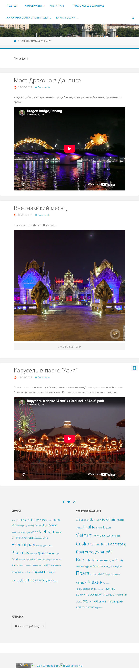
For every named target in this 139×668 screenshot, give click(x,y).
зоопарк (94, 594)
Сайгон (36, 559)
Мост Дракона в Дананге (47, 80)
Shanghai (26, 532)
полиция (50, 572)
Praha (89, 526)
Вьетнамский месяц (40, 208)
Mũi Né (38, 525)
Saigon (53, 525)
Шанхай (27, 565)
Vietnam (47, 531)
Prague (79, 527)
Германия (101, 560)
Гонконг (33, 553)
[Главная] (15, 40)
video (34, 532)
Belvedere (15, 520)
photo (45, 525)
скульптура (106, 601)
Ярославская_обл (85, 588)
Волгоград (23, 544)
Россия (93, 574)
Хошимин (17, 565)
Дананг (51, 553)
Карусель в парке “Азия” (45, 370)
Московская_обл (104, 566)
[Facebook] (63, 502)
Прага (82, 573)
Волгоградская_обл (94, 552)
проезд (16, 580)
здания (81, 594)
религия (90, 601)
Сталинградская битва (51, 559)
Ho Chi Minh (109, 519)
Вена (45, 537)
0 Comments (42, 87)
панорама (36, 571)
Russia (99, 527)
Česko (82, 543)
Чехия (95, 582)
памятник (122, 594)
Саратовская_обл (113, 574)
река (79, 601)
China (23, 519)
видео (47, 564)
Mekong (31, 525)
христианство (85, 607)
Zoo (103, 535)
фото (27, 579)
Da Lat (30, 519)
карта (24, 572)
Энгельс (106, 583)
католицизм (109, 594)
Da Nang (40, 519)
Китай (15, 559)
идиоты (56, 565)
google (48, 520)
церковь (98, 607)
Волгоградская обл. (44, 545)
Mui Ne (120, 519)
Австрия (28, 537)
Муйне (29, 559)
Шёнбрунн (36, 565)
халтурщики (42, 580)
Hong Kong (22, 525)
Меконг (22, 559)
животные (109, 588)
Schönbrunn (17, 532)
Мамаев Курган (84, 566)
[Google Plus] (75, 502)
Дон (57, 553)
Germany (96, 519)
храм (119, 601)
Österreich (17, 537)
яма (55, 580)
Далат (42, 553)
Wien (59, 532)
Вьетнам (21, 553)
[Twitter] (69, 502)
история (16, 572)
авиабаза (99, 589)
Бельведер (37, 538)
